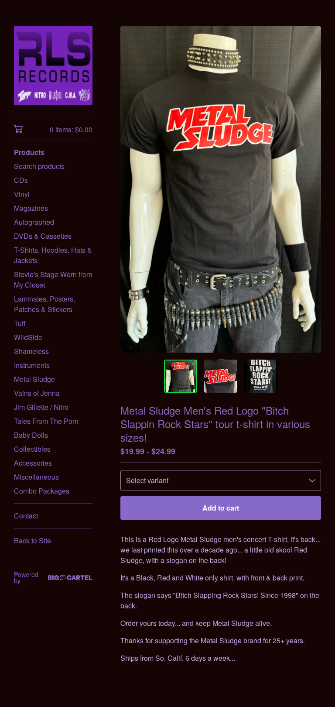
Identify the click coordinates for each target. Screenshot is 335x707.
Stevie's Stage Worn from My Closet (53, 279)
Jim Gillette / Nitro (41, 407)
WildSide (28, 337)
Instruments (32, 365)
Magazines (31, 208)
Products (29, 152)
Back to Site (32, 540)
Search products (39, 166)
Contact (26, 516)
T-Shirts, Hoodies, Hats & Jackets (53, 255)
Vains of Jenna (37, 393)
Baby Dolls (31, 435)
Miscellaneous (36, 477)
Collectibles (32, 449)
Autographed (34, 222)
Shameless (31, 351)
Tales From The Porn (46, 421)
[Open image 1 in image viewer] (220, 189)
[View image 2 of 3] (220, 376)
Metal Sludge (34, 379)
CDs (21, 180)
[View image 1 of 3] (180, 376)
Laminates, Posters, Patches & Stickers (44, 304)
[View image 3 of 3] (260, 376)
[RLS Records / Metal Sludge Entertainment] (53, 65)
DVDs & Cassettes (43, 236)
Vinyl (22, 194)
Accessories (33, 463)
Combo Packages (41, 491)
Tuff (20, 323)
